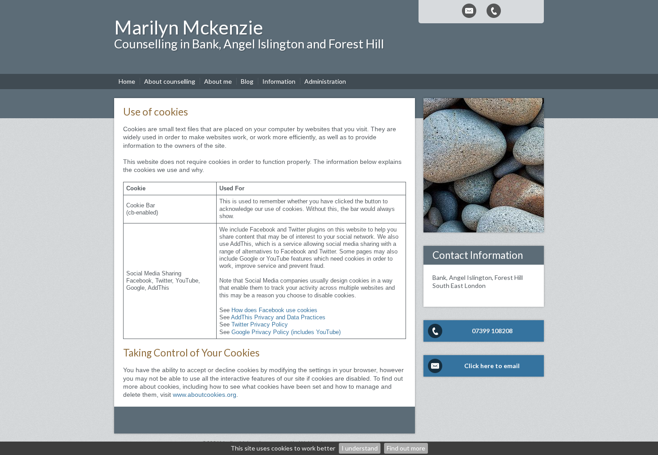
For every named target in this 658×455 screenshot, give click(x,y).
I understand (360, 448)
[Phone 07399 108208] (493, 10)
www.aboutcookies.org (204, 394)
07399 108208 (492, 331)
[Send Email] (469, 10)
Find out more (406, 448)
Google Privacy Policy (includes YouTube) (286, 332)
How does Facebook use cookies (274, 310)
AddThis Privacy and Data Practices (278, 317)
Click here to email (492, 365)
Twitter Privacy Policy (259, 325)
